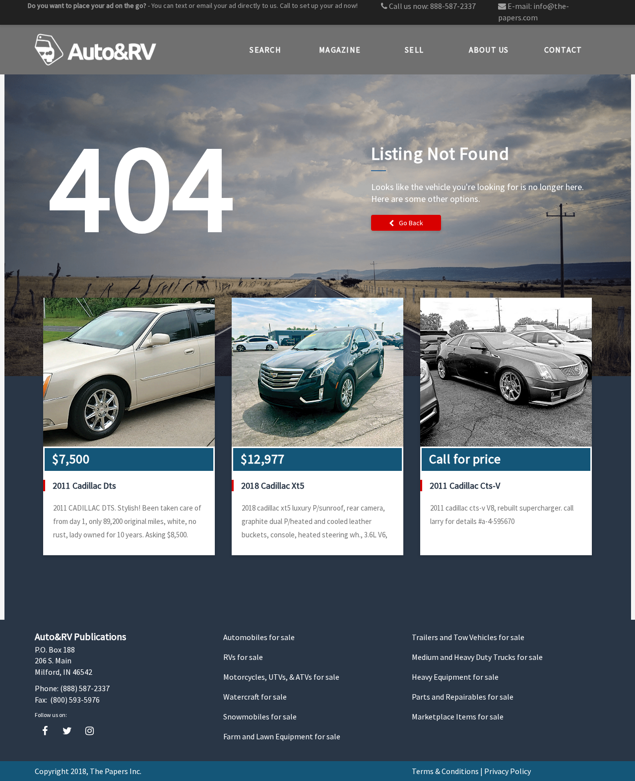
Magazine (340, 50)
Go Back (411, 222)
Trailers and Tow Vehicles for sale (468, 637)
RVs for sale (243, 657)
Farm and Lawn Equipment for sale (281, 736)
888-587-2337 (453, 6)
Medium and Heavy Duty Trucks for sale (477, 657)
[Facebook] (45, 731)
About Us (489, 50)
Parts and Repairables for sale (462, 697)
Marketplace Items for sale (458, 716)
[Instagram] (89, 731)
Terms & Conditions (445, 771)
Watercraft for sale (255, 697)
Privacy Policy (507, 771)
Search (265, 50)
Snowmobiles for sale (260, 716)
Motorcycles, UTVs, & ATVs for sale (281, 677)
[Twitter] (67, 731)
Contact (563, 50)
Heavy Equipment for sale (455, 677)
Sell (414, 50)
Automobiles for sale (259, 637)
